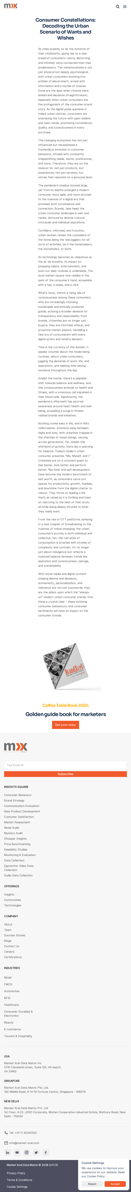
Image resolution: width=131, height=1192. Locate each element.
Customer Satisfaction (19, 816)
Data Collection (14, 860)
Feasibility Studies (15, 849)
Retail (7, 977)
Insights (9, 894)
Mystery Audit (13, 833)
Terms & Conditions (19, 1180)
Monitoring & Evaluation (20, 855)
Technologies (12, 905)
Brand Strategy (14, 800)
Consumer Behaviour (18, 795)
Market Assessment (17, 822)
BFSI (7, 998)
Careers (9, 951)
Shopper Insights (15, 838)
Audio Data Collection (18, 875)
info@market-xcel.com (24, 1143)
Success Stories (14, 935)
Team (7, 930)
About (8, 924)
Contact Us (11, 946)
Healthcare (11, 1004)
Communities (12, 900)
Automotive (11, 991)
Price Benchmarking (17, 844)
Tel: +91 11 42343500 (23, 1132)
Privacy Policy (16, 1173)
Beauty (8, 1022)
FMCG (8, 984)
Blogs (7, 940)
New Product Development (22, 811)
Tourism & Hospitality (18, 1036)
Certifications (13, 957)
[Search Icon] (117, 6)
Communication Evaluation (21, 806)
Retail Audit (11, 827)
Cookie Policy (95, 1176)
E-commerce (12, 1029)
